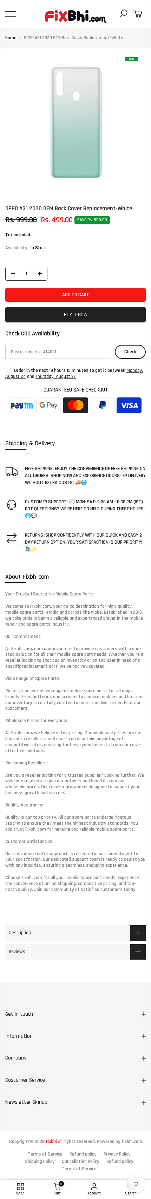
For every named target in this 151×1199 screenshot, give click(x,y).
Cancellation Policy (80, 1161)
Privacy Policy (117, 1154)
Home (11, 38)
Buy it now (75, 315)
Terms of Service (45, 1154)
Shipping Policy (40, 1161)
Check (130, 352)
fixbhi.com (132, 1141)
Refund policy (83, 1154)
